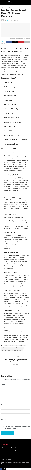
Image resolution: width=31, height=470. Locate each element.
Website (3, 419)
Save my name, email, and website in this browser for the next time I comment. (16, 427)
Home (2, 7)
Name (3, 404)
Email (3, 412)
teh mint (4, 350)
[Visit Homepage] (15, 2)
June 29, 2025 (14, 20)
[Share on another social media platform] (27, 42)
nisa (7, 20)
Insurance (4, 450)
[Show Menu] (2, 2)
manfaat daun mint (20, 345)
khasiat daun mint (9, 345)
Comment (4, 384)
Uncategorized (15, 450)
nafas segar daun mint (7, 347)
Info (2, 447)
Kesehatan (7, 7)
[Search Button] (29, 2)
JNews (6, 462)
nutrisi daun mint (19, 347)
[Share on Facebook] (9, 42)
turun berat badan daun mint (15, 350)
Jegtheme (3, 463)
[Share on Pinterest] (21, 42)
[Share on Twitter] (15, 42)
